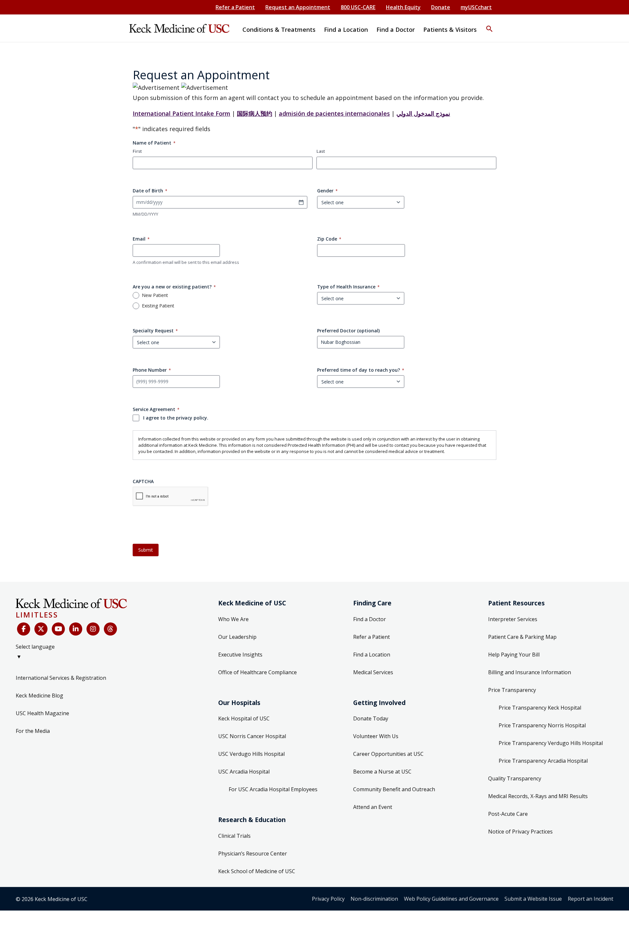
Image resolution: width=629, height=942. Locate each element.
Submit (145, 550)
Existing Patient (158, 306)
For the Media (33, 731)
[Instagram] (93, 629)
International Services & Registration (61, 677)
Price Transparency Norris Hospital (542, 725)
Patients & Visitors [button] (450, 29)
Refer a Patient (235, 7)
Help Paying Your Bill (514, 654)
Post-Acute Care (508, 813)
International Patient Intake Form (181, 113)
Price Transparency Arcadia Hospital (543, 760)
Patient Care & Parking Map (522, 636)
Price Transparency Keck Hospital (540, 707)
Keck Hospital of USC (244, 718)
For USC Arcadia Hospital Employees (273, 789)
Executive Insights (240, 654)
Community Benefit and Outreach (394, 789)
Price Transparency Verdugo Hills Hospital (551, 743)
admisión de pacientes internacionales (334, 113)
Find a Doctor (369, 619)
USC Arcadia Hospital (244, 771)
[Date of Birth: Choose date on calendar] (301, 202)
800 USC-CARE (358, 7)
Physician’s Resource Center (252, 853)
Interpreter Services (512, 619)
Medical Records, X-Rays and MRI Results (538, 796)
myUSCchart (476, 7)
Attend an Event (372, 807)
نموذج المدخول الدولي (423, 113)
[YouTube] (58, 629)
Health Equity (403, 7)
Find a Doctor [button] (395, 29)
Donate (440, 7)
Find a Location (371, 654)
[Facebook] (23, 629)
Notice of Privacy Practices (520, 831)
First (137, 151)
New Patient (155, 295)
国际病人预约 (254, 113)
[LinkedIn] (76, 629)
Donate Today (370, 718)
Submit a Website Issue (533, 898)
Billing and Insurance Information (529, 672)
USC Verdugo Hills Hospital (251, 753)
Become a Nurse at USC (382, 771)
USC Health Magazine (42, 713)
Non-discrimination (374, 898)
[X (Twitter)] (41, 629)
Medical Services (373, 672)
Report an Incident (590, 898)
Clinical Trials (234, 835)
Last (320, 151)
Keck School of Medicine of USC (256, 871)
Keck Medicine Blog (39, 695)
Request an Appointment (297, 7)
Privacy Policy (328, 898)
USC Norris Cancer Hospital (252, 736)
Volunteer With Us (375, 736)
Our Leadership (237, 636)
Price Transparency (512, 690)
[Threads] (110, 629)
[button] (489, 24)
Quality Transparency (514, 778)
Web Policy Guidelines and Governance (451, 898)
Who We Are (233, 619)
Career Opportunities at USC (388, 753)
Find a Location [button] (346, 29)
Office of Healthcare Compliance (257, 672)
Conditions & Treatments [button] (278, 29)
